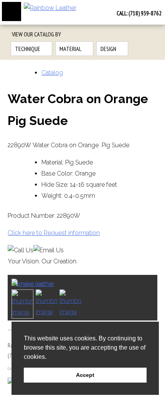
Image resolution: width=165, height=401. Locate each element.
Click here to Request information (54, 233)
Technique (27, 49)
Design (108, 49)
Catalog (52, 72)
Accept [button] (85, 375)
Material (70, 49)
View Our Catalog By (36, 34)
